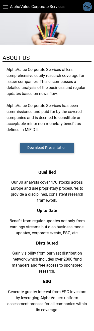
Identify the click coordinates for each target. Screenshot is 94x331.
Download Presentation (47, 148)
